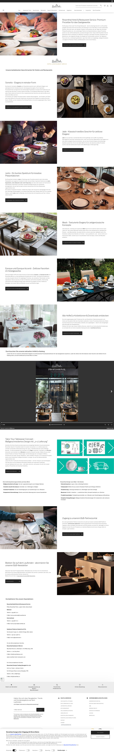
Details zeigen (61, 750)
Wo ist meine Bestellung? (67, 703)
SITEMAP (62, 722)
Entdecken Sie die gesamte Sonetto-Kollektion (17, 107)
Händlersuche (64, 713)
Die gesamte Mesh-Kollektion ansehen (72, 242)
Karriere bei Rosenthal (94, 701)
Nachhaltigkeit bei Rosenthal (96, 703)
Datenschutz (16, 718)
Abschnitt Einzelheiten (70, 745)
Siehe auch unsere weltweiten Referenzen (73, 45)
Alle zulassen (100, 732)
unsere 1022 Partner (15, 734)
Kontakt (63, 720)
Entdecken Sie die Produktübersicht (72, 150)
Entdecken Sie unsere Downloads (71, 333)
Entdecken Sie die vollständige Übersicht (16, 288)
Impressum (91, 715)
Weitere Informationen (11, 471)
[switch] (28, 750)
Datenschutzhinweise (94, 710)
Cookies (91, 713)
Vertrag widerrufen (66, 724)
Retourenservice (102, 687)
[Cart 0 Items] (110, 6)
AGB (90, 705)
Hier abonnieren (10, 581)
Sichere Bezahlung (80, 687)
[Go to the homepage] (56, 5)
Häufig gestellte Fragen (67, 701)
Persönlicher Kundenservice (57, 687)
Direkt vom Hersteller (11, 687)
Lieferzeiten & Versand (66, 705)
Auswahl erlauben (100, 736)
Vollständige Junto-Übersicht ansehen (15, 200)
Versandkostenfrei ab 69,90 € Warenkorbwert (34, 688)
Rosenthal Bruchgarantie (67, 715)
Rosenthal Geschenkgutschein (68, 717)
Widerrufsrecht (93, 708)
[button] (19, 10)
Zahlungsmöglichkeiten (67, 710)
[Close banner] (112, 1)
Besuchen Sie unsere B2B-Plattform (71, 534)
